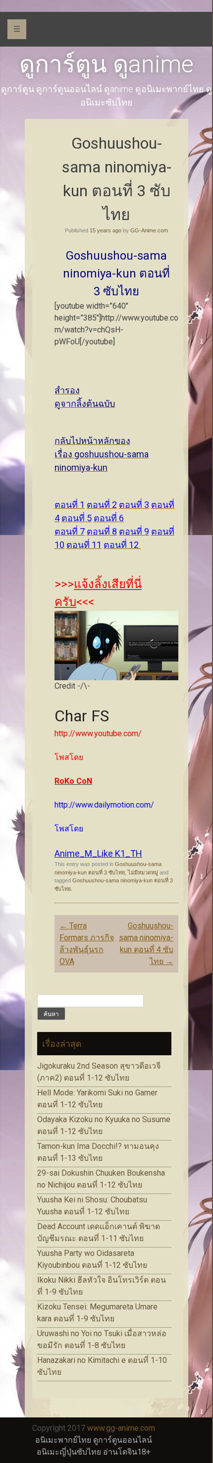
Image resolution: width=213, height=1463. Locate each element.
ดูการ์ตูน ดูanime (106, 64)
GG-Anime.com (149, 230)
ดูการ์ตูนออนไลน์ (122, 1440)
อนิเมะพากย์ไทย (63, 1440)
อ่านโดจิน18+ (127, 1452)
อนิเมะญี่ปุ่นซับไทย (69, 1452)
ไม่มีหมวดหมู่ (143, 872)
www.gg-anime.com (121, 1428)
